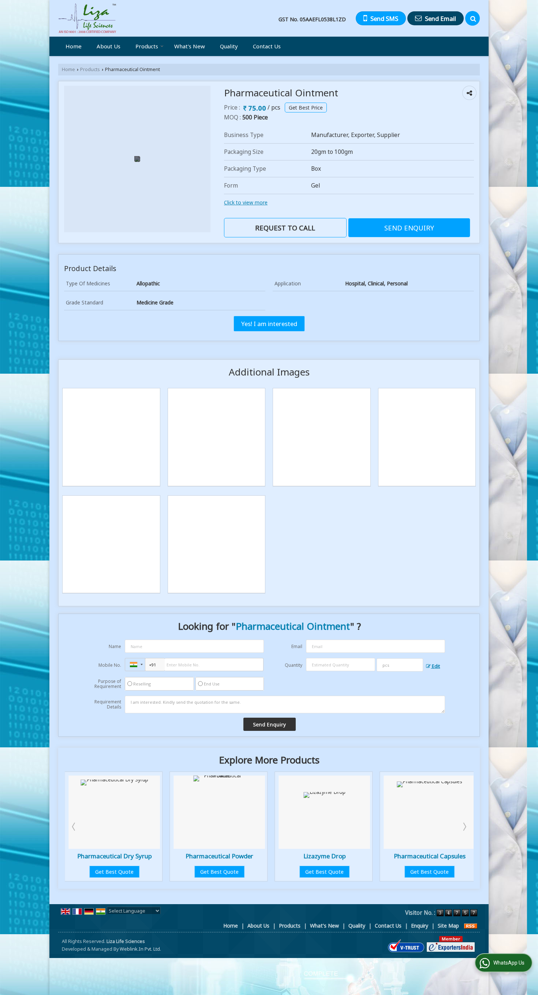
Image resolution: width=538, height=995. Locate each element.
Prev (74, 826)
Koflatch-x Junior (468, 856)
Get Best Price (306, 107)
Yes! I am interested (269, 323)
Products (146, 46)
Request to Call (285, 227)
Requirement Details (107, 704)
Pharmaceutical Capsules (363, 856)
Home (74, 46)
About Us (108, 46)
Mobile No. (109, 665)
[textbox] (400, 665)
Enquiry (419, 925)
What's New (189, 46)
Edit (435, 666)
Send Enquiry (409, 227)
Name (115, 646)
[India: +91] (135, 664)
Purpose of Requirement (107, 684)
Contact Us (267, 46)
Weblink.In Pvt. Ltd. (140, 949)
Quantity (293, 665)
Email (296, 646)
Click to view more (246, 202)
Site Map (448, 925)
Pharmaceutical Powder (153, 856)
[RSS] (470, 925)
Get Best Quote (153, 871)
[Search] (472, 18)
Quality (229, 46)
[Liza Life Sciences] (87, 18)
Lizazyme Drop (258, 856)
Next (464, 826)
